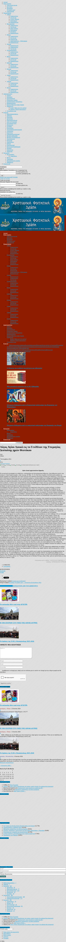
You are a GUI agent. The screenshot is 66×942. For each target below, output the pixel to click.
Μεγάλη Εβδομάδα (12, 136)
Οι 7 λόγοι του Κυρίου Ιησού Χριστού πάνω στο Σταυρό (19, 826)
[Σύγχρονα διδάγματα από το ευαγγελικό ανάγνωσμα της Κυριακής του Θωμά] (16, 422)
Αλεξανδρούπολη (11, 50)
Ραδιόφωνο (10, 162)
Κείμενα (5, 112)
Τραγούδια (10, 159)
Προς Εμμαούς (14, 785)
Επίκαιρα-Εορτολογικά (13, 134)
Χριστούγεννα (11, 139)
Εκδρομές (9, 97)
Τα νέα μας (13, 17)
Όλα (8, 345)
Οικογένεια (10, 150)
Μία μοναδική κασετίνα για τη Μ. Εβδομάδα (23, 386)
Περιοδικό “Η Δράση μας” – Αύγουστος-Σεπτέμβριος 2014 (25, 582)
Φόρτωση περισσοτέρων (7, 762)
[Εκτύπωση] (2, 463)
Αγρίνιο (9, 44)
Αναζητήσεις (10, 142)
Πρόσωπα (9, 151)
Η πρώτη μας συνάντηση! (19, 581)
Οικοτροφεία (10, 11)
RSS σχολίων (7, 935)
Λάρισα (9, 81)
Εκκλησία (9, 117)
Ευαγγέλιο (10, 132)
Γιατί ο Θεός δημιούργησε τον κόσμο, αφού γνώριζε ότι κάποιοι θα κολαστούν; (32, 786)
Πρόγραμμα (13, 21)
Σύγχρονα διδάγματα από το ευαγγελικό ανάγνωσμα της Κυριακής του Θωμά (34, 425)
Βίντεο (9, 157)
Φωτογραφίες (10, 154)
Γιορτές (9, 95)
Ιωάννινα (9, 63)
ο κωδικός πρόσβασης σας (23, 173)
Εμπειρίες (9, 7)
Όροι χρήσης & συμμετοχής (11, 932)
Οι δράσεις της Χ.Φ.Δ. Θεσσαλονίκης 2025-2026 (17, 641)
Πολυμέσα (6, 153)
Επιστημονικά (11, 145)
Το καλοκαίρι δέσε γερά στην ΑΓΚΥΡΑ (13, 604)
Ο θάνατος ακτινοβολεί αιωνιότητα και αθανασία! (24, 368)
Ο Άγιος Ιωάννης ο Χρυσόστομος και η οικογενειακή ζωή (19, 833)
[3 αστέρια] (12, 465)
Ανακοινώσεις (14, 16)
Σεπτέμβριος (6, 566)
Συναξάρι (9, 126)
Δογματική (10, 118)
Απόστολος (10, 131)
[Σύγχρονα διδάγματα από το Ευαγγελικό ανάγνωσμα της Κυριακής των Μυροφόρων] (16, 401)
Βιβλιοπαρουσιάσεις (12, 114)
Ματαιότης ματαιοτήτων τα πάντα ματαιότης (27, 789)
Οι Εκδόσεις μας (11, 111)
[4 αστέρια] (17, 465)
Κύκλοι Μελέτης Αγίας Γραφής (15, 104)
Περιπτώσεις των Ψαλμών (10, 835)
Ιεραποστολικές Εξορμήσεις (14, 101)
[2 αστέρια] (7, 465)
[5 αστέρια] (22, 465)
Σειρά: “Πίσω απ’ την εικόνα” (18, 108)
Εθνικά (9, 143)
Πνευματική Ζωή (11, 123)
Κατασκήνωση (14, 22)
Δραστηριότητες (7, 94)
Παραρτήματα (7, 13)
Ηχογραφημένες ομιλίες (13, 160)
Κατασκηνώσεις (11, 103)
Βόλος (8, 56)
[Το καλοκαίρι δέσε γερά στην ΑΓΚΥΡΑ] (9, 601)
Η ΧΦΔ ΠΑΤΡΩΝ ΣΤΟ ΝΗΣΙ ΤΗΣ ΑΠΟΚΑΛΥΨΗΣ (18, 623)
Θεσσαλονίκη (10, 24)
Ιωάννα (5, 786)
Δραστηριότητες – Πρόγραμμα (18, 41)
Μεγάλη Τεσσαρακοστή (13, 137)
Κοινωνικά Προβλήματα (13, 146)
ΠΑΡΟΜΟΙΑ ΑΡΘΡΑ (6, 586)
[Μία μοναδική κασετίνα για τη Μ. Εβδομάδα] (16, 383)
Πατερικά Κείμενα (12, 120)
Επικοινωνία (13, 39)
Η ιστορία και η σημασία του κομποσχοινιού (15, 832)
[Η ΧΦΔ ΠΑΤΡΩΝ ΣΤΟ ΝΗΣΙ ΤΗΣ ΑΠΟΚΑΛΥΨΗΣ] (9, 619)
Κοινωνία (9, 140)
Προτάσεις (13, 31)
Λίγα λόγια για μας (12, 5)
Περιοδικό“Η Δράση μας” (11, 9)
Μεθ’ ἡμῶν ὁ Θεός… (20, 791)
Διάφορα (9, 115)
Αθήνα (9, 14)
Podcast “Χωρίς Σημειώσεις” (18, 109)
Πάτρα (8, 35)
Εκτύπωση (8, 463)
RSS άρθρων (7, 933)
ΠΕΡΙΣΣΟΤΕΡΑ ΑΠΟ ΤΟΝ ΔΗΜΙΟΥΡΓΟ (25, 586)
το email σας (19, 183)
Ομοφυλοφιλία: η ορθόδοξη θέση (12, 827)
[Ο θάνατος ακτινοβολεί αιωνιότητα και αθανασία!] (16, 364)
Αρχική (5, 2)
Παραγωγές (10, 106)
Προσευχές (10, 125)
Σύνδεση (5, 936)
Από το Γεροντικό (12, 122)
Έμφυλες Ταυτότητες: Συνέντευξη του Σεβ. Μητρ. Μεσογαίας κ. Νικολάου (23, 830)
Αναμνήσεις (13, 156)
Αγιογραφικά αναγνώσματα (14, 129)
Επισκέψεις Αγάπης (12, 100)
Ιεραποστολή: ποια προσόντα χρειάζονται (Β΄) (30, 788)
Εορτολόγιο (10, 128)
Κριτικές (9, 148)
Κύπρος (9, 69)
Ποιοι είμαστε (7, 3)
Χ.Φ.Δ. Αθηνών (14, 19)
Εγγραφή (5, 938)
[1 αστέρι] (2, 465)
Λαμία (8, 75)
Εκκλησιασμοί (11, 98)
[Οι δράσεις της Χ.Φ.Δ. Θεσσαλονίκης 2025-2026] (9, 638)
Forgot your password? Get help (9, 177)
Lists (1, 872)
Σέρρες (9, 87)
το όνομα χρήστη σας (22, 172)
